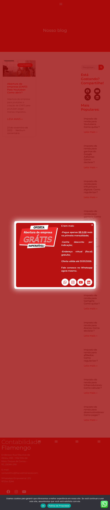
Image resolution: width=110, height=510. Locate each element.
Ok (43, 506)
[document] (55, 255)
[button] (92, 225)
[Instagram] (72, 282)
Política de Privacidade (59, 506)
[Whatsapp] (65, 282)
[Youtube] (80, 282)
